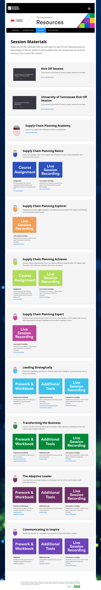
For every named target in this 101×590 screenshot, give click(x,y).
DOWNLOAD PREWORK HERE (19, 459)
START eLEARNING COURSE (31, 132)
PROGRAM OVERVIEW (28, 30)
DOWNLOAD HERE (17, 403)
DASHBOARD (15, 30)
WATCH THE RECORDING (47, 77)
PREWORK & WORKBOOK (18, 514)
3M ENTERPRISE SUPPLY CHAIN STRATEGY (48, 405)
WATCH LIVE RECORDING (44, 188)
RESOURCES (41, 30)
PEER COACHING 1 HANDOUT (45, 407)
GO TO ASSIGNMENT (17, 299)
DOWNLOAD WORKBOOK (18, 563)
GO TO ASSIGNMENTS (18, 190)
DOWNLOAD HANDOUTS (44, 563)
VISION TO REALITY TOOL (44, 403)
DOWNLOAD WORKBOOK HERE (19, 461)
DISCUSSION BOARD (53, 30)
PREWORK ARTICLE (17, 512)
